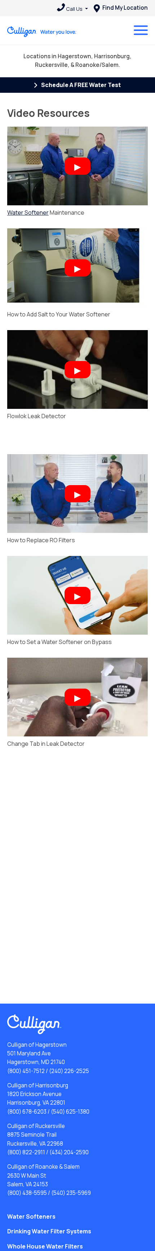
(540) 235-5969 (71, 1193)
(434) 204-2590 (69, 1152)
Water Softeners (31, 1216)
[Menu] (141, 30)
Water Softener (28, 212)
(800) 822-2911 (26, 1152)
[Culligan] (42, 31)
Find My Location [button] (124, 8)
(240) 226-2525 (69, 1071)
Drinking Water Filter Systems (49, 1231)
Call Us (74, 8)
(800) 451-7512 (26, 1071)
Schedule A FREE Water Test (80, 85)
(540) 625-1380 (70, 1111)
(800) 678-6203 (26, 1111)
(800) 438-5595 (27, 1193)
